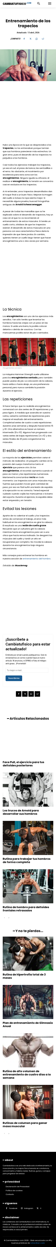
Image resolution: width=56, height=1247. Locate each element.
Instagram (28, 1208)
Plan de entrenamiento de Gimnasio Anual (28, 1024)
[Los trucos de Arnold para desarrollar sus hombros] (28, 790)
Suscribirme (13, 678)
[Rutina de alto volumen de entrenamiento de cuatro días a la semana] (28, 1050)
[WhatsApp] (36, 38)
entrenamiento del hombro (37, 558)
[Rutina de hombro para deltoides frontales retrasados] (28, 886)
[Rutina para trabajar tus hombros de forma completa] (28, 838)
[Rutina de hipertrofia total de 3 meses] (28, 954)
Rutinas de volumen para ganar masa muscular (25, 1124)
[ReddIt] (43, 38)
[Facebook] (24, 38)
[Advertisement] (28, 114)
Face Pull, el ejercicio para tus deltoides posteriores (23, 763)
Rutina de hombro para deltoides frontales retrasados (26, 908)
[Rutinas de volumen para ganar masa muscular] (28, 1102)
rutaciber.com (37, 1243)
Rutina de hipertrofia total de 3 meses (24, 976)
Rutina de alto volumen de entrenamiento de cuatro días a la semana (27, 1074)
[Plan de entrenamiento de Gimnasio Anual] (28, 1002)
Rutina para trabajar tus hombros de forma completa (26, 860)
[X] (30, 38)
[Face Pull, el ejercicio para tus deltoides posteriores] (28, 741)
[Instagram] (21, 1208)
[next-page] (8, 918)
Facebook (13, 1208)
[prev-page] (4, 918)
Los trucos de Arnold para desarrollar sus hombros (21, 812)
